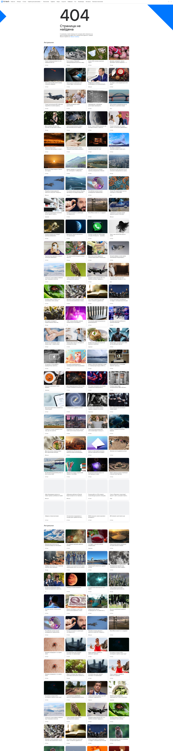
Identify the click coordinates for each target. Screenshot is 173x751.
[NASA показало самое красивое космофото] (97, 511)
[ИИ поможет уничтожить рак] (119, 511)
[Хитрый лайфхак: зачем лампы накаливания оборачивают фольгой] (119, 251)
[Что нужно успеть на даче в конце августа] (76, 251)
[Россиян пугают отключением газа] (54, 691)
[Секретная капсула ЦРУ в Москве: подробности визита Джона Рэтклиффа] (54, 100)
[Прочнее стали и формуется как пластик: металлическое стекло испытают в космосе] (76, 295)
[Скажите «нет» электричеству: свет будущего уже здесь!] (76, 598)
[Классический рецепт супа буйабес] (54, 381)
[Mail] (2, 1)
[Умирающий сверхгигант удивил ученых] (97, 648)
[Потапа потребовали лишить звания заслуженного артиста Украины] (54, 669)
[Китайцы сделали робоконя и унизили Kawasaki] (119, 316)
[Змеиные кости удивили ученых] (119, 446)
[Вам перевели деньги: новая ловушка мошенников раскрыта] (76, 143)
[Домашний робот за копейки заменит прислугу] (119, 360)
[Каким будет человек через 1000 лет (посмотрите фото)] (119, 338)
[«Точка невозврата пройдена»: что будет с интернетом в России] (119, 295)
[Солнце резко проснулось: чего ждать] (97, 669)
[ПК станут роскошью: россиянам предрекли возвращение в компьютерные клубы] (97, 381)
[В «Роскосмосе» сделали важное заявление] (97, 555)
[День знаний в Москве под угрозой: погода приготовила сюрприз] (54, 121)
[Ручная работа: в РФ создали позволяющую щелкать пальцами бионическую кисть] (97, 490)
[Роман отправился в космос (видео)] (119, 425)
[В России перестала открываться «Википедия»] (54, 403)
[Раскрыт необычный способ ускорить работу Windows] (76, 533)
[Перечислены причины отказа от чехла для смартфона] (54, 251)
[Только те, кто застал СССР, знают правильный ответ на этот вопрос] (76, 648)
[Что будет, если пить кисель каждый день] (97, 626)
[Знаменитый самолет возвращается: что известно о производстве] (97, 691)
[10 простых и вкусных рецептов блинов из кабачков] (97, 338)
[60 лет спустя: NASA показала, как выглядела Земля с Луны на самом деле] (97, 121)
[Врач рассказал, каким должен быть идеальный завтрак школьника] (54, 446)
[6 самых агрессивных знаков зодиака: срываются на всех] (97, 403)
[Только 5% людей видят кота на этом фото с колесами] (119, 186)
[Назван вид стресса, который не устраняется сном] (76, 338)
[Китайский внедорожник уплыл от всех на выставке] (54, 468)
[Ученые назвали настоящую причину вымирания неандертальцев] (54, 230)
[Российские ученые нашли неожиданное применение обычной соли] (97, 186)
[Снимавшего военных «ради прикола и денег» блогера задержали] (119, 208)
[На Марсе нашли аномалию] (76, 669)
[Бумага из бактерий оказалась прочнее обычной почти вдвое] (97, 446)
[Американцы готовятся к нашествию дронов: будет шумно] (97, 576)
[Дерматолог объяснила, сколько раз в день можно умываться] (54, 576)
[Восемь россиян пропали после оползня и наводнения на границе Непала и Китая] (119, 165)
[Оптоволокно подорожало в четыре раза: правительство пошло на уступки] (76, 511)
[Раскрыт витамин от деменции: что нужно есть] (76, 208)
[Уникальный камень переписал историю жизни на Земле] (119, 626)
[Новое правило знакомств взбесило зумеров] (97, 734)
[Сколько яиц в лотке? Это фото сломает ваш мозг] (76, 576)
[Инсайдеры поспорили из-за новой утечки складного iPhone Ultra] (97, 598)
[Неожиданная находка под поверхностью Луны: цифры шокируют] (119, 648)
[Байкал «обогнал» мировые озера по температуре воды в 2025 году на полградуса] (97, 360)
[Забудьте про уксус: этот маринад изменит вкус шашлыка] (54, 648)
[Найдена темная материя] (54, 511)
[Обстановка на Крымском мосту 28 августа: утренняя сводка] (119, 100)
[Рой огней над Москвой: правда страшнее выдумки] (54, 78)
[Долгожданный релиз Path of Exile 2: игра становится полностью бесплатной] (76, 381)
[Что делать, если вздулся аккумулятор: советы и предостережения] (54, 360)
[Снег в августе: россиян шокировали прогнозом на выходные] (119, 669)
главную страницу (74, 36)
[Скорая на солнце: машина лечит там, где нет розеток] (54, 425)
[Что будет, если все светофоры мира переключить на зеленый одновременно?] (54, 555)
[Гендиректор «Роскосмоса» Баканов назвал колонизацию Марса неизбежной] (76, 446)
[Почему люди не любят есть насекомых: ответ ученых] (54, 295)
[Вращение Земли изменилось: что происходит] (76, 230)
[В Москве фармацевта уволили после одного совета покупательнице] (54, 208)
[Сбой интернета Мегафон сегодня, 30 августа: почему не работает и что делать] (97, 533)
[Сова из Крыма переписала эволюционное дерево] (76, 273)
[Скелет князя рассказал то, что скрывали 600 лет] (54, 56)
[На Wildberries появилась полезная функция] (119, 598)
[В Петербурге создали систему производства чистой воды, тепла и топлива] (119, 555)
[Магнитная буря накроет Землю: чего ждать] (54, 165)
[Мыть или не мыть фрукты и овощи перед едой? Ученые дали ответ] (97, 251)
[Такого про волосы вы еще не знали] (119, 230)
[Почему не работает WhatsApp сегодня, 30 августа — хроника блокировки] (97, 230)
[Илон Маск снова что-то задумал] (97, 208)
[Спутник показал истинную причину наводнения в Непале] (97, 165)
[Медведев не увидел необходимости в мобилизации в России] (97, 78)
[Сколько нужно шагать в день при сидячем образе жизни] (54, 598)
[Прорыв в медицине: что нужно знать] (54, 734)
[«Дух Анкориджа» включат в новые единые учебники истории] (54, 490)
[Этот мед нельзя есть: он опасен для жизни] (54, 533)
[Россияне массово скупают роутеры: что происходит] (76, 734)
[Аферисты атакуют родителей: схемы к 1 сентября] (76, 468)
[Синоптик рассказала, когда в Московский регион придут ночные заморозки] (76, 121)
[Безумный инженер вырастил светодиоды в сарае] (97, 468)
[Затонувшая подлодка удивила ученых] (76, 626)
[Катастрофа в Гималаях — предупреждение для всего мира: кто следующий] (76, 56)
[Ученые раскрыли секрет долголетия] (76, 100)
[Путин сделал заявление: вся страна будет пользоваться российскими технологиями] (76, 78)
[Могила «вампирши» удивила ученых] (119, 691)
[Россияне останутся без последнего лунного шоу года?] (119, 734)
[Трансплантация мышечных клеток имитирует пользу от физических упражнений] (97, 425)
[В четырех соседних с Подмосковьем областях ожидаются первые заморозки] (54, 316)
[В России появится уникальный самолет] (76, 555)
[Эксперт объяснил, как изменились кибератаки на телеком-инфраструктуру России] (119, 576)
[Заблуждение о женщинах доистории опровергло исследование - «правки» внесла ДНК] (97, 100)
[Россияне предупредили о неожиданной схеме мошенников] (76, 360)
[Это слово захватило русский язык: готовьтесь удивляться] (97, 295)
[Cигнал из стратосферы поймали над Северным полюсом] (54, 273)
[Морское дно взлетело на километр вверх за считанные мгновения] (54, 626)
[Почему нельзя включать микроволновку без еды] (97, 143)
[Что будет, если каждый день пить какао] (119, 78)
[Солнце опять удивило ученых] (76, 403)
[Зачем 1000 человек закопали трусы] (97, 56)
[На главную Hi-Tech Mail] (6, 1)
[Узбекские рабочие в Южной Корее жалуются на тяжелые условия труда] (76, 490)
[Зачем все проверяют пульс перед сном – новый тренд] (54, 338)
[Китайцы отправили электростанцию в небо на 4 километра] (119, 143)
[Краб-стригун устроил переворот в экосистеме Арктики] (119, 468)
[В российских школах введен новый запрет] (119, 403)
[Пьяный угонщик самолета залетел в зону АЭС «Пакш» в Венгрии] (54, 186)
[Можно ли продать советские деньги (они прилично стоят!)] (76, 691)
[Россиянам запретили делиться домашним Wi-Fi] (97, 316)
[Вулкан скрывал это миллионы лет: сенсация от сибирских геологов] (76, 165)
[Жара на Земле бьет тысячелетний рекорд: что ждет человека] (54, 143)
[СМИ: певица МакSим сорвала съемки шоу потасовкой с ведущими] (76, 316)
